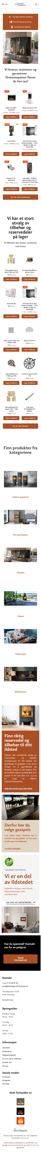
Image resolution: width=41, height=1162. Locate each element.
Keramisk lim (11, 303)
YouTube (5, 1084)
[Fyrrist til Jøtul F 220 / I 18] (30, 363)
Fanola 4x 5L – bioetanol (11, 179)
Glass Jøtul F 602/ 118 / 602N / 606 (11, 341)
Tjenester (6, 1048)
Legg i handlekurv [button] (11, 117)
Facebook (6, 1077)
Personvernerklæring (15, 1145)
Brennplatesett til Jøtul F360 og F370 (11, 271)
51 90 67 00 (13, 983)
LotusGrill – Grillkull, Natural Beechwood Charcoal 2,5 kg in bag (29, 180)
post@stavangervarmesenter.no (15, 986)
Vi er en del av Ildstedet (11, 1059)
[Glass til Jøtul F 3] (30, 330)
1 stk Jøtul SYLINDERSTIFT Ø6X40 (29, 409)
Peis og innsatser (20, 535)
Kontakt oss (7, 1062)
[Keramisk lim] (11, 293)
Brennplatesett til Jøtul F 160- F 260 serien (11, 409)
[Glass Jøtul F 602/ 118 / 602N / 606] (11, 330)
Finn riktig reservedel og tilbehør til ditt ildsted (18, 742)
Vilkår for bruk (31, 1145)
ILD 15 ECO (11, 141)
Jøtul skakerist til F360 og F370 (11, 375)
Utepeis (20, 616)
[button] (36, 4)
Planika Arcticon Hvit (29, 108)
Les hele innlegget (12, 848)
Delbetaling (7, 1051)
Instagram (6, 1080)
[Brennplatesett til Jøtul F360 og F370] (11, 259)
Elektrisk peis (20, 692)
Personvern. (24, 1138)
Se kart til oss (7, 1000)
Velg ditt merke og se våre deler (18, 788)
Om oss (5, 1066)
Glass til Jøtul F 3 (30, 340)
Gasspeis (20, 572)
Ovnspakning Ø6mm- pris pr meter (29, 271)
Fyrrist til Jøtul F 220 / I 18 (29, 375)
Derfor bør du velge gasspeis (18, 827)
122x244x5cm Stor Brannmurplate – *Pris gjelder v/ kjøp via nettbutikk (29, 144)
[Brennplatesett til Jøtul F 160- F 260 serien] (11, 396)
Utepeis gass (20, 654)
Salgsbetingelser (9, 1055)
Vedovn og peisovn (20, 497)
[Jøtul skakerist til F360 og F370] (11, 363)
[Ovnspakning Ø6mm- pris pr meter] (30, 259)
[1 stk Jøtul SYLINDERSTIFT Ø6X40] (30, 396)
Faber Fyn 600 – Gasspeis (11, 109)
